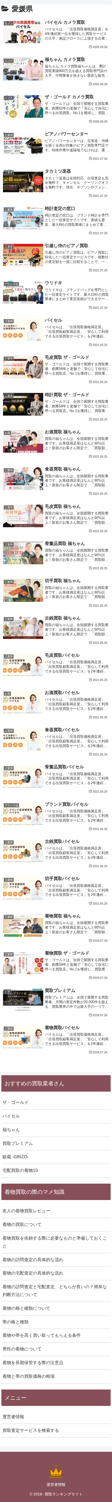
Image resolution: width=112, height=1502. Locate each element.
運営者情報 (13, 1416)
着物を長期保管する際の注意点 (32, 1362)
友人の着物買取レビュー (26, 1210)
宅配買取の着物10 (20, 1170)
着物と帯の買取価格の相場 (28, 1376)
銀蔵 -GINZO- (15, 1156)
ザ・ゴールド (15, 1102)
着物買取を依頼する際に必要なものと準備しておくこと (54, 1242)
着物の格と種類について (26, 1308)
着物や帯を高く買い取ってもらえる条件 (41, 1335)
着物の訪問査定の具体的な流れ (32, 1259)
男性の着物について (22, 1349)
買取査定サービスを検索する (30, 1430)
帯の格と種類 (15, 1322)
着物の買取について (22, 1224)
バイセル (11, 1116)
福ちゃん (11, 1129)
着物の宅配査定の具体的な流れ (32, 1273)
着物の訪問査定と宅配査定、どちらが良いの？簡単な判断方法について (54, 1290)
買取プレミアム (17, 1143)
